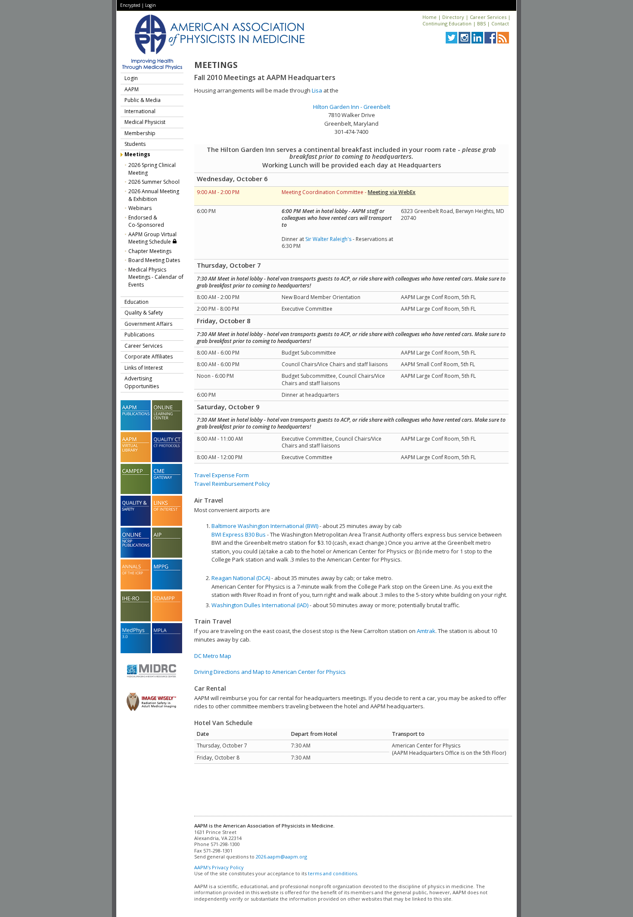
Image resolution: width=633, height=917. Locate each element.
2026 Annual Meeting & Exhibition (153, 195)
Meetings (137, 154)
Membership (139, 133)
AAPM (131, 89)
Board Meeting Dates (154, 260)
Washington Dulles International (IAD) (259, 605)
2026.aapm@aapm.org (281, 856)
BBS (481, 23)
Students (135, 144)
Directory (453, 17)
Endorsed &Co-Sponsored (146, 221)
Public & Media (142, 100)
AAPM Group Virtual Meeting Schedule (152, 238)
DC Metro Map (212, 656)
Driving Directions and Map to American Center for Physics (270, 672)
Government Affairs (148, 323)
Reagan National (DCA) (240, 578)
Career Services (488, 17)
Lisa (317, 90)
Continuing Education (447, 23)
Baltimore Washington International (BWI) (264, 526)
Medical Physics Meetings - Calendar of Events (155, 277)
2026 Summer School (154, 181)
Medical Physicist (144, 122)
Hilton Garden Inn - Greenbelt (351, 107)
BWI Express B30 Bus (238, 534)
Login (150, 5)
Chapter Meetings (149, 251)
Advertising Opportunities (141, 382)
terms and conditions (332, 873)
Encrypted (130, 5)
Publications (139, 334)
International (139, 111)
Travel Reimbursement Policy (232, 484)
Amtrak (426, 631)
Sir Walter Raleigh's (328, 239)
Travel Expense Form (221, 475)
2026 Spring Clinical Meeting (152, 168)
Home (429, 17)
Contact (500, 23)
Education (136, 302)
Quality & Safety (143, 312)
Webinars (140, 208)
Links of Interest (143, 367)
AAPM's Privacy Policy (219, 867)
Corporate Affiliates (148, 356)
